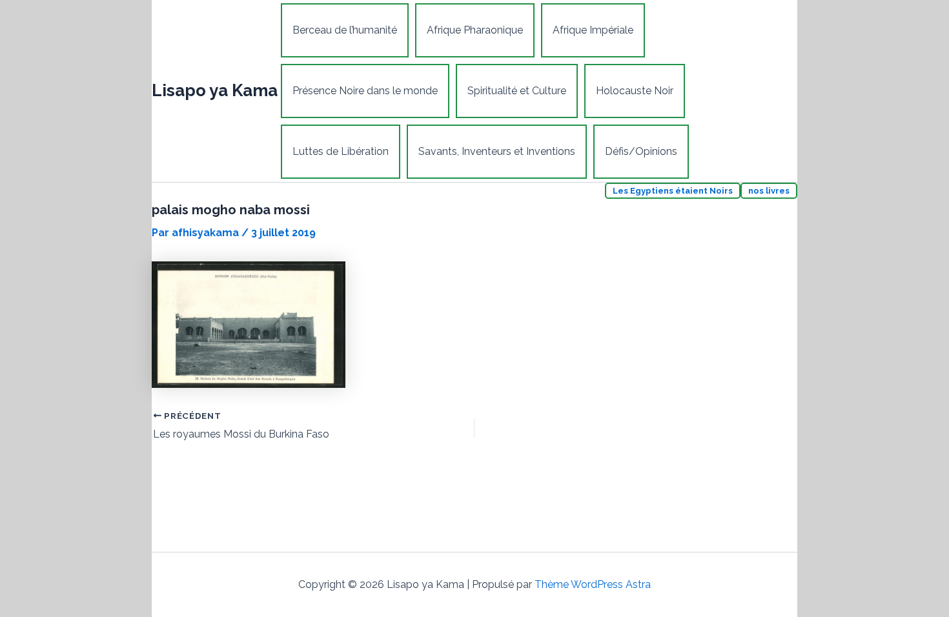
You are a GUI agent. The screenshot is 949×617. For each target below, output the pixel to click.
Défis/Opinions (641, 151)
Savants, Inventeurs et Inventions (496, 151)
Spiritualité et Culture (516, 91)
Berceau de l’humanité (344, 30)
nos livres (769, 191)
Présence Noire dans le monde (365, 91)
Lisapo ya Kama (215, 90)
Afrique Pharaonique (475, 30)
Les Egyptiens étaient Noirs (673, 191)
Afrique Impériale (593, 30)
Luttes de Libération (340, 151)
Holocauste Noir (634, 91)
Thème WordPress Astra (593, 584)
